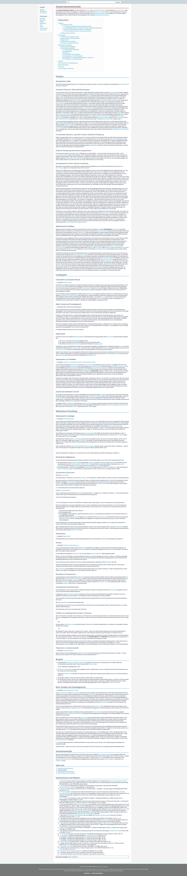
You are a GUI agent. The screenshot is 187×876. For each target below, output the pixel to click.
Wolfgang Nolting (65, 788)
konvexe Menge (77, 439)
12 (81, 463)
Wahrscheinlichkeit (75, 100)
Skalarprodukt (102, 462)
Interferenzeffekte (98, 366)
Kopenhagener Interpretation (102, 15)
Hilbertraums (104, 820)
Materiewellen (84, 369)
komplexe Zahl (118, 526)
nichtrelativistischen (105, 115)
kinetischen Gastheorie (64, 793)
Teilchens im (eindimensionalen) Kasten (76, 662)
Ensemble (92, 293)
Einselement (68, 436)
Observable (82, 549)
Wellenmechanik (122, 247)
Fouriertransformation (61, 349)
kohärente (77, 153)
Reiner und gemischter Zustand (70, 690)
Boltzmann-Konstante (61, 759)
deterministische (60, 114)
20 (75, 720)
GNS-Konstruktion (75, 446)
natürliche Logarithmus (109, 759)
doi (60, 787)
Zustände (69, 624)
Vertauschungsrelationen (114, 426)
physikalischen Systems (99, 10)
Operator (84, 547)
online (86, 802)
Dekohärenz (83, 222)
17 (127, 636)
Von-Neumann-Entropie (104, 754)
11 (68, 430)
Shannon (70, 759)
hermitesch (93, 553)
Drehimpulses (64, 518)
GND (70, 857)
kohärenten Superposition (73, 594)
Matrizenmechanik (60, 247)
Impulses (114, 139)
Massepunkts (74, 364)
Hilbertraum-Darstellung (88, 446)
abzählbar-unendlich (76, 462)
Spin (78, 117)
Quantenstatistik (61, 265)
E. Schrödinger (64, 835)
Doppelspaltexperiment (71, 158)
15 (122, 538)
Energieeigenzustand (97, 343)
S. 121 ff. (77, 816)
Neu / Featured (43, 13)
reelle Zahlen (76, 553)
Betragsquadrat (61, 355)
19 (97, 654)
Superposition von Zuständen (75, 578)
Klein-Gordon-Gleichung (103, 117)
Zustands (88, 10)
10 (104, 427)
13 (89, 463)
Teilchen (64, 340)
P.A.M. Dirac (64, 833)
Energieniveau (102, 517)
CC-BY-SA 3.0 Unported (101, 866)
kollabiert (109, 562)
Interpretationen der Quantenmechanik (100, 13)
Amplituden (65, 583)
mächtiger (103, 394)
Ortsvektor (83, 477)
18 (56, 638)
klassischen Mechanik (87, 364)
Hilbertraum (116, 229)
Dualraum (58, 483)
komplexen (105, 367)
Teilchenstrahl (81, 804)
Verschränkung (59, 168)
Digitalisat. (67, 832)
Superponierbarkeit (97, 712)
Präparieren (99, 298)
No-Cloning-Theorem (61, 739)
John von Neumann (107, 259)
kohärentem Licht (103, 581)
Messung (89, 95)
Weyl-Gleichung (66, 119)
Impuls (112, 364)
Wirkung (74, 406)
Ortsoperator (109, 823)
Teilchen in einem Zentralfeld (66, 669)
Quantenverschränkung (114, 682)
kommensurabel (60, 127)
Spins (71, 140)
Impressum (87, 873)
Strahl (78, 530)
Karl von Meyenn (63, 798)
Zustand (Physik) (67, 282)
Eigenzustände (59, 103)
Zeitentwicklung (67, 114)
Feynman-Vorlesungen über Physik (118, 781)
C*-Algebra (101, 427)
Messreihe (123, 809)
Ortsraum (92, 664)
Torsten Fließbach (65, 841)
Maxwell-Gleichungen (107, 119)
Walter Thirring (64, 827)
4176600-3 (74, 857)
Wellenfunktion (81, 232)
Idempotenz (78, 708)
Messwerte (58, 95)
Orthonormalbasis (71, 482)
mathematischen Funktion (81, 254)
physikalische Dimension (122, 405)
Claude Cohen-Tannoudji (66, 846)
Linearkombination (103, 231)
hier (48, 869)
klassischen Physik (99, 12)
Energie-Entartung (68, 673)
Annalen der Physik (92, 835)
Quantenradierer (105, 212)
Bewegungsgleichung (94, 115)
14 (72, 468)
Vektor (77, 465)
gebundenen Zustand (77, 343)
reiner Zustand (73, 249)
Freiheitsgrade (113, 92)
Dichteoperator (107, 261)
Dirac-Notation (65, 475)
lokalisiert (76, 340)
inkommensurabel (69, 124)
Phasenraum (73, 366)
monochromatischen (77, 348)
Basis (73, 400)
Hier (54, 869)
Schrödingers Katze (73, 222)
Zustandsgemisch (93, 145)
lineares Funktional (88, 433)
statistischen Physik (87, 403)
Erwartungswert (105, 257)
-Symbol (98, 465)
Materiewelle (87, 467)
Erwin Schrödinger (111, 247)
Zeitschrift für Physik (116, 830)
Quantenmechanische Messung (110, 100)
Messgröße (77, 336)
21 (67, 739)
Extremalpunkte (83, 440)
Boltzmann (100, 757)
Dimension (58, 397)
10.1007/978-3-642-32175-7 (67, 849)
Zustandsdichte (69, 403)
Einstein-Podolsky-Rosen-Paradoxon (66, 773)
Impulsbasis (99, 247)
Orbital (116, 353)
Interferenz (113, 156)
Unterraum (74, 530)
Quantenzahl (75, 517)
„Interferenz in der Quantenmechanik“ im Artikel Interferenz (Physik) (79, 362)
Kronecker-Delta (64, 490)
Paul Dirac (86, 464)
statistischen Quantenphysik (95, 396)
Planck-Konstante (109, 405)
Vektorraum (91, 462)
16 (126, 579)
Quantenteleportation (68, 650)
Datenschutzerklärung (97, 873)
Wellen (66, 155)
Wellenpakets (105, 348)
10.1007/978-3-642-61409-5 (67, 787)
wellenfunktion (91, 355)
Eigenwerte (111, 549)
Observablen (92, 694)
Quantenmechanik (119, 10)
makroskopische (87, 288)
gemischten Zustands (100, 249)
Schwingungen (59, 155)
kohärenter (65, 581)
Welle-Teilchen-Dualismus (118, 366)
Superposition (73, 367)
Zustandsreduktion (87, 108)
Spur (66, 602)
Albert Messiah (96, 815)
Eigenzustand (109, 336)
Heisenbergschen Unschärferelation (85, 813)
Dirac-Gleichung (119, 117)
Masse (83, 117)
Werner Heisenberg (115, 245)
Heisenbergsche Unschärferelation (120, 129)
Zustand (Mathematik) (68, 418)
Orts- (92, 247)
